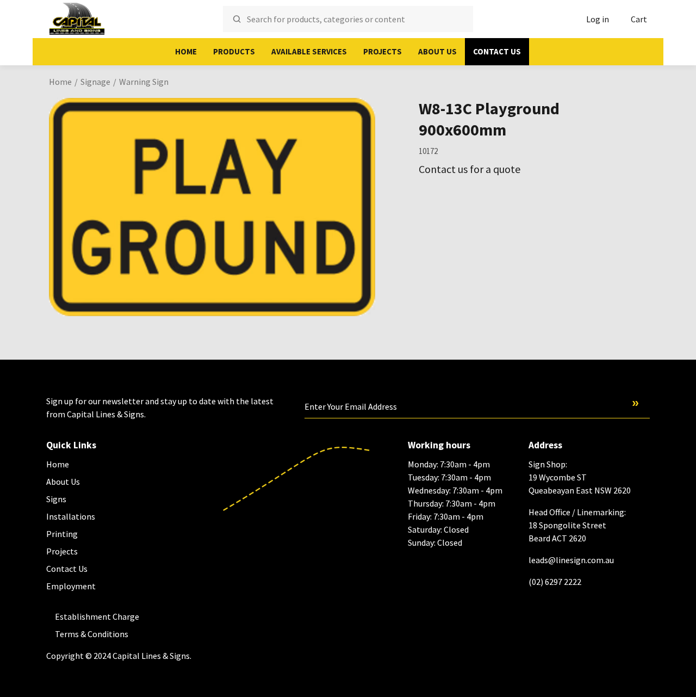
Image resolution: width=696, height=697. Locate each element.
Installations (70, 516)
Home (186, 51)
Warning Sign (144, 81)
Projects (382, 51)
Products (234, 51)
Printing (62, 533)
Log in (597, 19)
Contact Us (497, 51)
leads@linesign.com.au (571, 559)
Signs (56, 499)
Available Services (309, 51)
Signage (95, 81)
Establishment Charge (97, 616)
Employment (71, 586)
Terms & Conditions (91, 633)
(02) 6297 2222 (555, 581)
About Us (437, 51)
